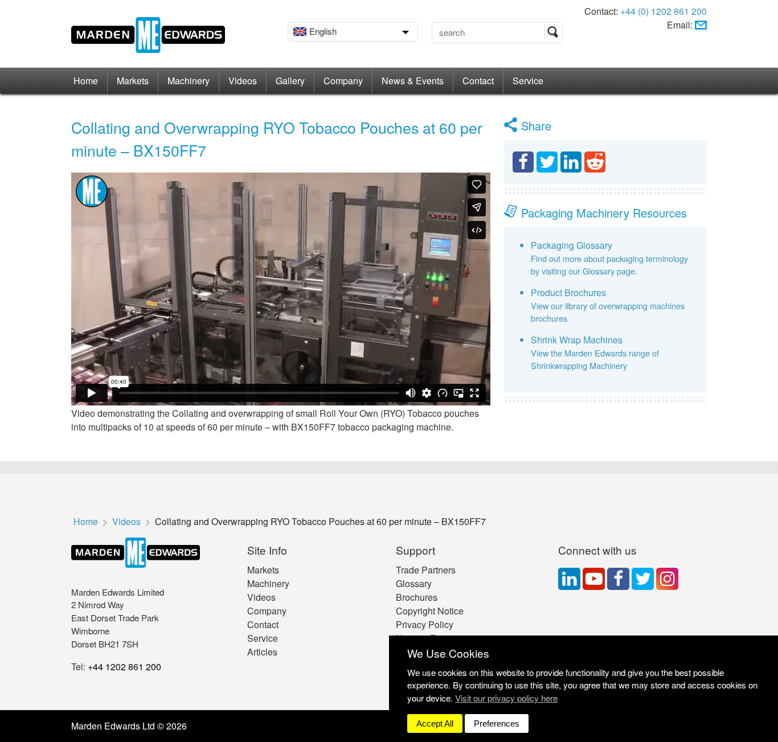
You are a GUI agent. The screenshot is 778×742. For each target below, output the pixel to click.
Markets (133, 80)
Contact (478, 80)
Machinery (188, 80)
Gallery (290, 80)
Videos (242, 80)
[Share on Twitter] (547, 162)
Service (528, 80)
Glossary (414, 583)
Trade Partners (426, 569)
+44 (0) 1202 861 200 (663, 11)
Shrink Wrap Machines (577, 339)
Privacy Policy (424, 624)
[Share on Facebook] (523, 162)
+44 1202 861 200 (124, 666)
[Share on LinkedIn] (571, 162)
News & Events (413, 80)
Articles (262, 651)
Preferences (496, 723)
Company (343, 80)
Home (85, 80)
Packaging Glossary (571, 245)
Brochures (416, 597)
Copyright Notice (430, 610)
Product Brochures (568, 292)
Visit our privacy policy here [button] (506, 698)
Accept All (434, 723)
